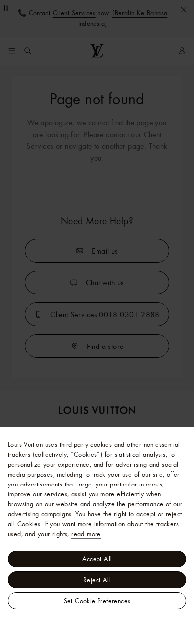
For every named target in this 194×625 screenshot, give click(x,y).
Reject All (97, 579)
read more (86, 533)
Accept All (97, 559)
